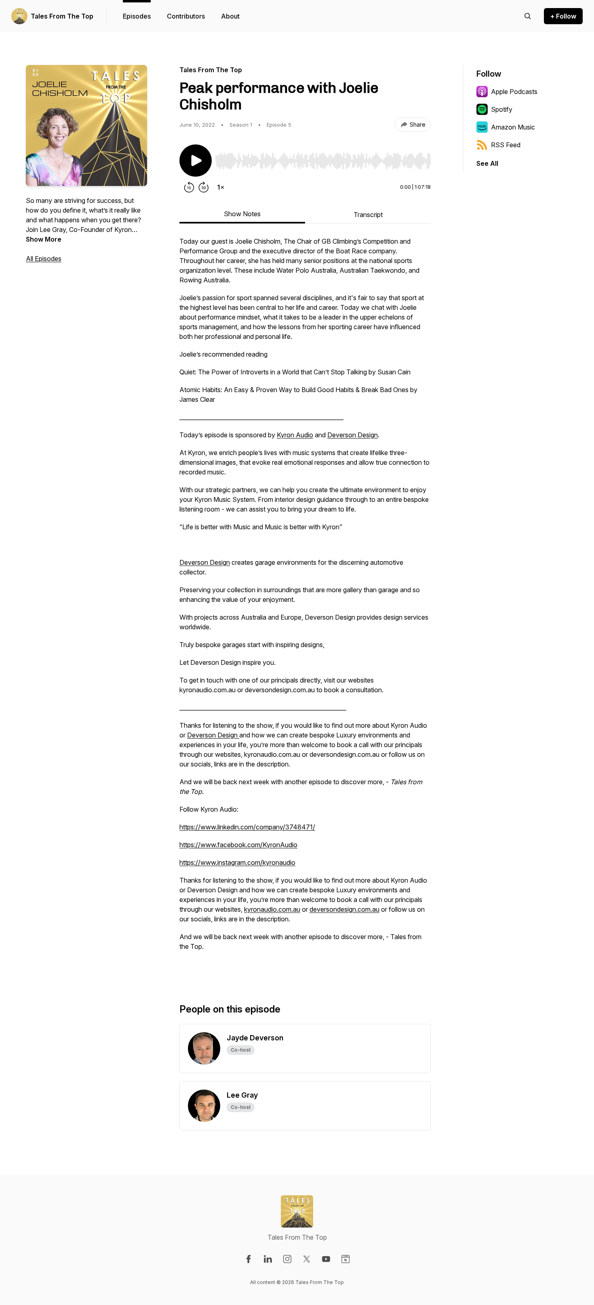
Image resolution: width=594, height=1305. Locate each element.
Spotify (501, 109)
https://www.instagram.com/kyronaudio (237, 862)
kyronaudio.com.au (272, 909)
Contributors (186, 16)
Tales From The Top (62, 16)
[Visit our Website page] (345, 1259)
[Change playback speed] (221, 187)
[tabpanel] (305, 606)
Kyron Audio (295, 435)
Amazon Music (513, 127)
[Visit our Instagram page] (287, 1259)
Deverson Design (352, 435)
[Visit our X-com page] (307, 1259)
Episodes (137, 16)
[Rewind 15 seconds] (189, 187)
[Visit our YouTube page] (326, 1259)
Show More (43, 239)
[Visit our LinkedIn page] (268, 1259)
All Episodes (43, 259)
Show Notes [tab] (242, 214)
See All (487, 163)
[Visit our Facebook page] (248, 1259)
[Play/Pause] (195, 160)
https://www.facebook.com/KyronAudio (238, 845)
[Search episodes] (527, 16)
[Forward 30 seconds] (203, 187)
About (230, 16)
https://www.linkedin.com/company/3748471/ (247, 827)
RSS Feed (505, 145)
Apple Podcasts (514, 92)
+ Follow (563, 16)
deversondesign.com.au (344, 909)
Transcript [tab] (368, 215)
